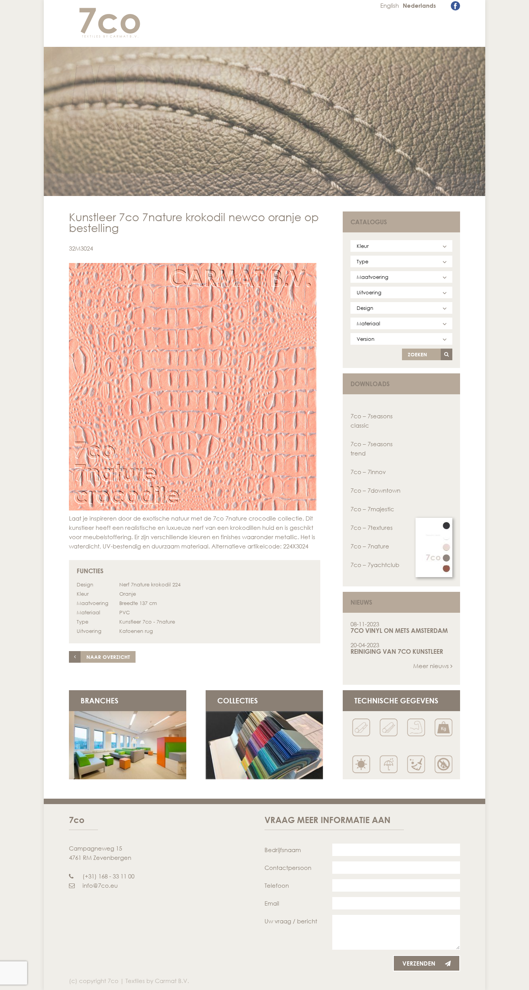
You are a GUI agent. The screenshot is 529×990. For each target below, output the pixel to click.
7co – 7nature (369, 546)
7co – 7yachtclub (374, 564)
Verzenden (418, 963)
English (389, 5)
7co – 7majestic (372, 508)
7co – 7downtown (375, 490)
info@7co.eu (100, 885)
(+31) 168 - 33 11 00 (108, 876)
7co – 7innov (368, 471)
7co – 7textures (371, 527)
